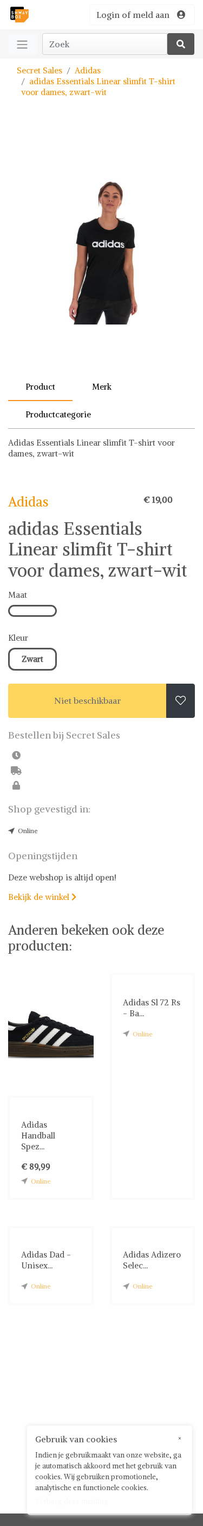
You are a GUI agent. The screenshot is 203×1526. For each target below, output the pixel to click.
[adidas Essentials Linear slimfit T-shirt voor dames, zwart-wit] (101, 251)
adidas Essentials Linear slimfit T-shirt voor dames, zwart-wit (98, 86)
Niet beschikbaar (87, 700)
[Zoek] (180, 44)
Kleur (18, 638)
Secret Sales (39, 70)
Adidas (88, 70)
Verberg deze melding (71, 1501)
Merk (102, 387)
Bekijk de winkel (42, 897)
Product (40, 387)
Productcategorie (58, 414)
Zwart (32, 659)
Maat (17, 595)
